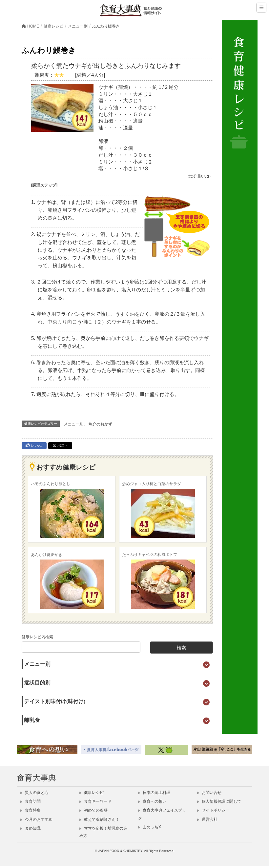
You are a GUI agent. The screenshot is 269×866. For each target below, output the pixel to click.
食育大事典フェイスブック (162, 814)
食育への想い (154, 801)
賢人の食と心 (36, 792)
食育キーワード (97, 801)
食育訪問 (32, 801)
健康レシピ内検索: (38, 637)
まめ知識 (32, 828)
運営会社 (209, 819)
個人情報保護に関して (221, 801)
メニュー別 (73, 424)
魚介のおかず (100, 424)
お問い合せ (211, 792)
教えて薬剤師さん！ (101, 819)
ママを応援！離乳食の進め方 (103, 832)
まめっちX (151, 827)
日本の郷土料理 (156, 792)
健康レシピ (93, 792)
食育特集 (32, 810)
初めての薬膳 (95, 810)
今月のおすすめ (38, 819)
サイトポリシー (215, 810)
